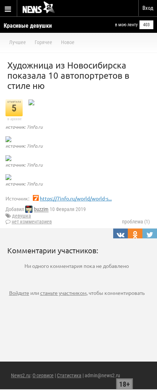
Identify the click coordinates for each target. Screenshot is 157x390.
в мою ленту (126, 24)
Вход (147, 8)
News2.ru (20, 375)
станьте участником (63, 292)
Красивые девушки (28, 25)
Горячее (43, 42)
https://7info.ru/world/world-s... (76, 198)
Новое (67, 42)
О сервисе (43, 375)
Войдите (19, 292)
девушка (21, 216)
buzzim (41, 209)
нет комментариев (32, 222)
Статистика (69, 375)
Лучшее (17, 42)
